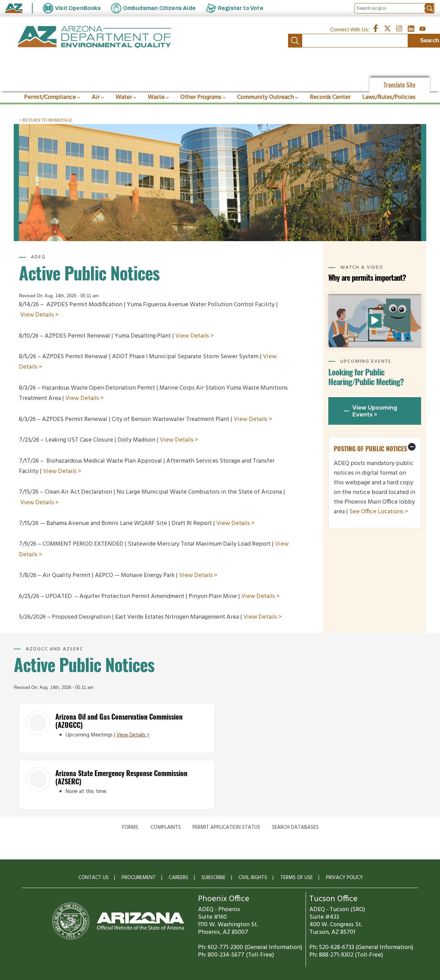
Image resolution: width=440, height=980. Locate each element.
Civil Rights (253, 878)
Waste (156, 97)
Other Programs (200, 97)
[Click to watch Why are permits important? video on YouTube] (375, 321)
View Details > (39, 315)
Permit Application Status (226, 827)
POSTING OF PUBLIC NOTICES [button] (370, 448)
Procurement (139, 878)
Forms (130, 827)
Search (295, 41)
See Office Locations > (378, 512)
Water (124, 97)
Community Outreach (265, 97)
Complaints (166, 827)
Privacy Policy (344, 878)
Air (96, 97)
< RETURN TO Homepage (45, 120)
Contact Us (93, 878)
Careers (178, 878)
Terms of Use (296, 878)
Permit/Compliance (50, 97)
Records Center (330, 97)
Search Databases (295, 827)
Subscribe (213, 878)
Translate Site (400, 85)
